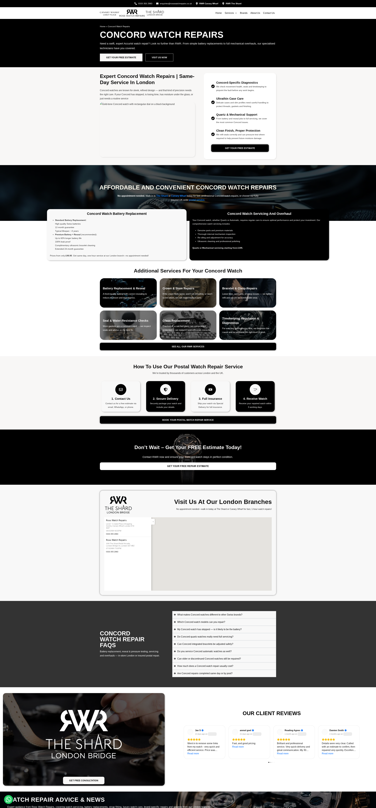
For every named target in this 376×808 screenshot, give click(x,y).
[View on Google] (190, 732)
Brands (243, 13)
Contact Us (269, 13)
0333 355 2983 (112, 534)
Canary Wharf (178, 196)
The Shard (162, 196)
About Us (255, 13)
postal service (196, 200)
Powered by (63, 785)
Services (229, 13)
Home (218, 13)
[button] (240, 551)
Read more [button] (193, 753)
